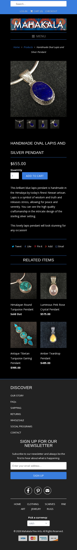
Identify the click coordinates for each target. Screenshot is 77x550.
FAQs (13, 401)
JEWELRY (36, 509)
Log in (23, 11)
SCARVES (50, 504)
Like (29, 246)
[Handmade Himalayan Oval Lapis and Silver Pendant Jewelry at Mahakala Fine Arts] (38, 89)
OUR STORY (17, 395)
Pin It (39, 246)
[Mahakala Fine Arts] (38, 24)
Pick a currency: (38, 517)
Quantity (16, 170)
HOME (17, 504)
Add (50, 246)
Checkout (51, 11)
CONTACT (15, 432)
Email (61, 246)
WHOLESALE (17, 420)
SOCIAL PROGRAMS (21, 426)
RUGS (50, 509)
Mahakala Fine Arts (32, 531)
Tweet (18, 246)
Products (28, 47)
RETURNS (15, 414)
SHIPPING (15, 408)
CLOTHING (33, 504)
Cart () (38, 11)
